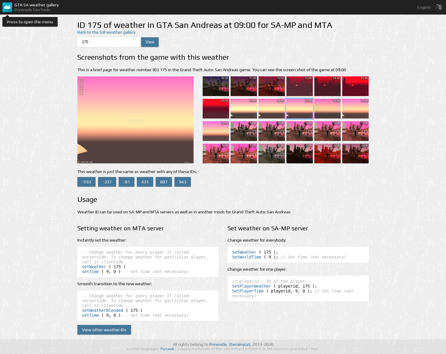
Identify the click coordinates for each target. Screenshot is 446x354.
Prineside (218, 344)
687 (163, 181)
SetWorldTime (246, 257)
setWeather (94, 266)
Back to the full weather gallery (106, 32)
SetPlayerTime (248, 291)
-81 (126, 181)
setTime (90, 271)
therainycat (239, 344)
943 (182, 181)
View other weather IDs (104, 329)
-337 (107, 181)
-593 (86, 181)
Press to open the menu (30, 21)
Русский (167, 349)
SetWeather (244, 252)
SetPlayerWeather (251, 286)
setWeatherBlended (102, 310)
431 (145, 181)
